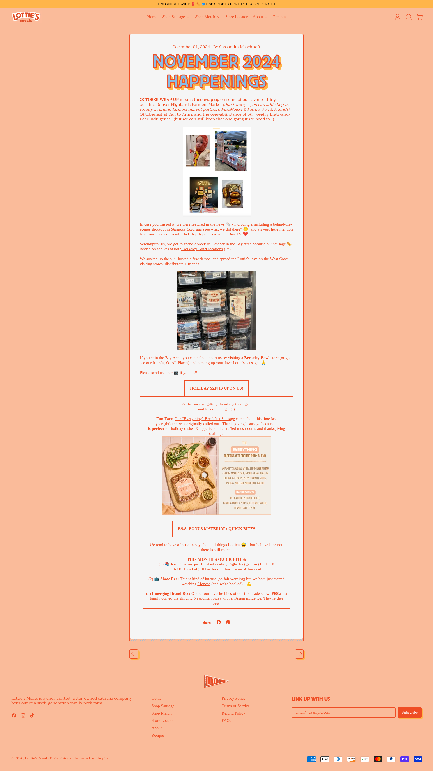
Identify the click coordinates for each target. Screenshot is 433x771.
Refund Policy (233, 713)
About (157, 728)
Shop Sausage (163, 705)
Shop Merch (162, 713)
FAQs (226, 720)
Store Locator (236, 17)
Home (152, 17)
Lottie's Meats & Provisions (48, 758)
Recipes (279, 17)
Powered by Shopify (92, 758)
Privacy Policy (234, 698)
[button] (408, 17)
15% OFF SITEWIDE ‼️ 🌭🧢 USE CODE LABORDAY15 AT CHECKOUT (217, 4)
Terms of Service (236, 705)
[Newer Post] (299, 654)
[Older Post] (133, 654)
